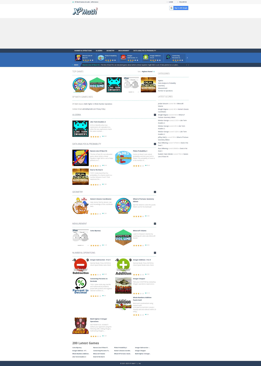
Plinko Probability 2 (90, 65)
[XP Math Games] (85, 11)
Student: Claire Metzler (165, 154)
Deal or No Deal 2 (96, 170)
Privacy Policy (100, 109)
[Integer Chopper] (123, 285)
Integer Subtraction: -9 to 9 (100, 260)
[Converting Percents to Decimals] (80, 285)
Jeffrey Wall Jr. (162, 137)
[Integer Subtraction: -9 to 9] (80, 266)
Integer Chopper (139, 279)
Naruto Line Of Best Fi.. (100, 347)
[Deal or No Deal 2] (80, 176)
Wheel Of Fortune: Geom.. (122, 354)
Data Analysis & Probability (144, 51)
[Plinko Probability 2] (123, 158)
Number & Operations (83, 51)
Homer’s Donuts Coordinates (100, 199)
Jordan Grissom (163, 104)
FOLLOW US (183, 2)
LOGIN (171, 2)
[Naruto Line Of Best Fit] (80, 158)
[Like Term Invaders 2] (80, 129)
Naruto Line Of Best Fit (98, 151)
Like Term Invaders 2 (98, 122)
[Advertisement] (130, 33)
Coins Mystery (95, 231)
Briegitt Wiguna (163, 109)
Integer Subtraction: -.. (142, 347)
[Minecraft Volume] (123, 237)
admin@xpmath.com (89, 109)
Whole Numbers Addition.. (80, 354)
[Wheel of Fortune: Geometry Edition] (123, 206)
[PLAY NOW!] (78, 58)
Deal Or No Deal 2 (99, 357)
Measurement (123, 51)
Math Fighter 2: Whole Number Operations (98, 104)
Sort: (139, 71)
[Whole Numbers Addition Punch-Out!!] (123, 304)
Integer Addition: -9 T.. (79, 351)
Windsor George (163, 120)
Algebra (99, 51)
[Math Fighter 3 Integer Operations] (80, 326)
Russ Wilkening (163, 143)
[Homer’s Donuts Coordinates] (80, 206)
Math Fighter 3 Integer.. (143, 354)
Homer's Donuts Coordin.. (122, 351)
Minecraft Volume (139, 231)
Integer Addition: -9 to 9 (142, 260)
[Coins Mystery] (80, 237)
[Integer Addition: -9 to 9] (123, 266)
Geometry (110, 51)
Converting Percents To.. (101, 351)
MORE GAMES (155, 115)
